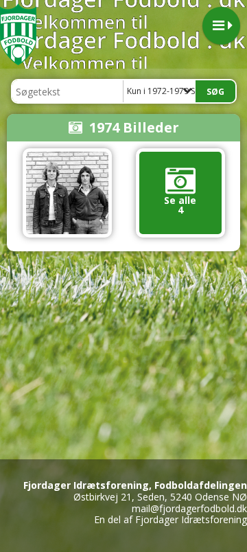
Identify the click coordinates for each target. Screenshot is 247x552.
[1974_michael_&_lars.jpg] (67, 193)
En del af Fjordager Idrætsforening (170, 519)
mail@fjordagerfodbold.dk (189, 508)
